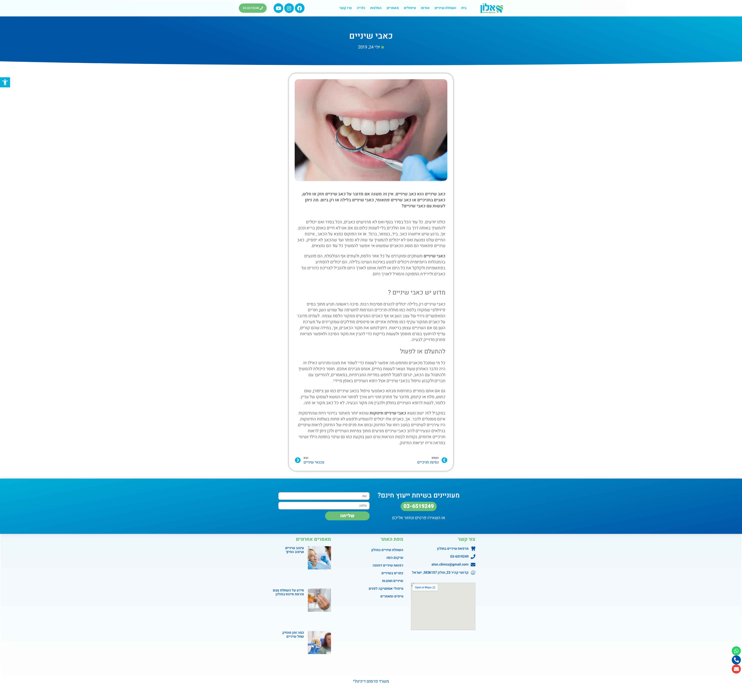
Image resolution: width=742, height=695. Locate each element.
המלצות (376, 8)
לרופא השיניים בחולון (404, 403)
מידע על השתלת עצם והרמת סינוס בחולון (288, 592)
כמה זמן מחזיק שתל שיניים (293, 634)
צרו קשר (345, 8)
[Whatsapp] (736, 650)
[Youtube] (278, 8)
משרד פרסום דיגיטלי (371, 681)
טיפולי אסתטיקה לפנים (386, 588)
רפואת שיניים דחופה (388, 565)
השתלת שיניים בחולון (387, 550)
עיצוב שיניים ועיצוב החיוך (294, 550)
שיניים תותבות (392, 581)
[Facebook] (300, 8)
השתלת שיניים (445, 8)
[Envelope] (736, 669)
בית (463, 8)
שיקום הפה (394, 557)
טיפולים (410, 8)
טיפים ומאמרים (391, 596)
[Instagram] (289, 8)
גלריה (361, 8)
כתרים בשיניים (392, 573)
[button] (5, 82)
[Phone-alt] (736, 659)
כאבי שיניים (434, 256)
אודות (425, 8)
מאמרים (393, 8)
